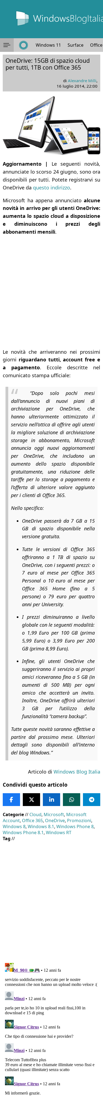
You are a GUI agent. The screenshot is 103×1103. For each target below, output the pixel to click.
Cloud (35, 814)
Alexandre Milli (82, 80)
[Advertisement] (51, 292)
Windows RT (58, 833)
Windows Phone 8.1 (23, 833)
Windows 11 (48, 45)
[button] (7, 45)
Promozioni (79, 820)
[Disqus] (51, 1029)
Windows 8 (14, 826)
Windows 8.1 (41, 826)
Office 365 (32, 820)
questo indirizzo (51, 187)
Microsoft (54, 814)
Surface (75, 45)
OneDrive (55, 820)
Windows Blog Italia (77, 771)
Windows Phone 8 (75, 826)
